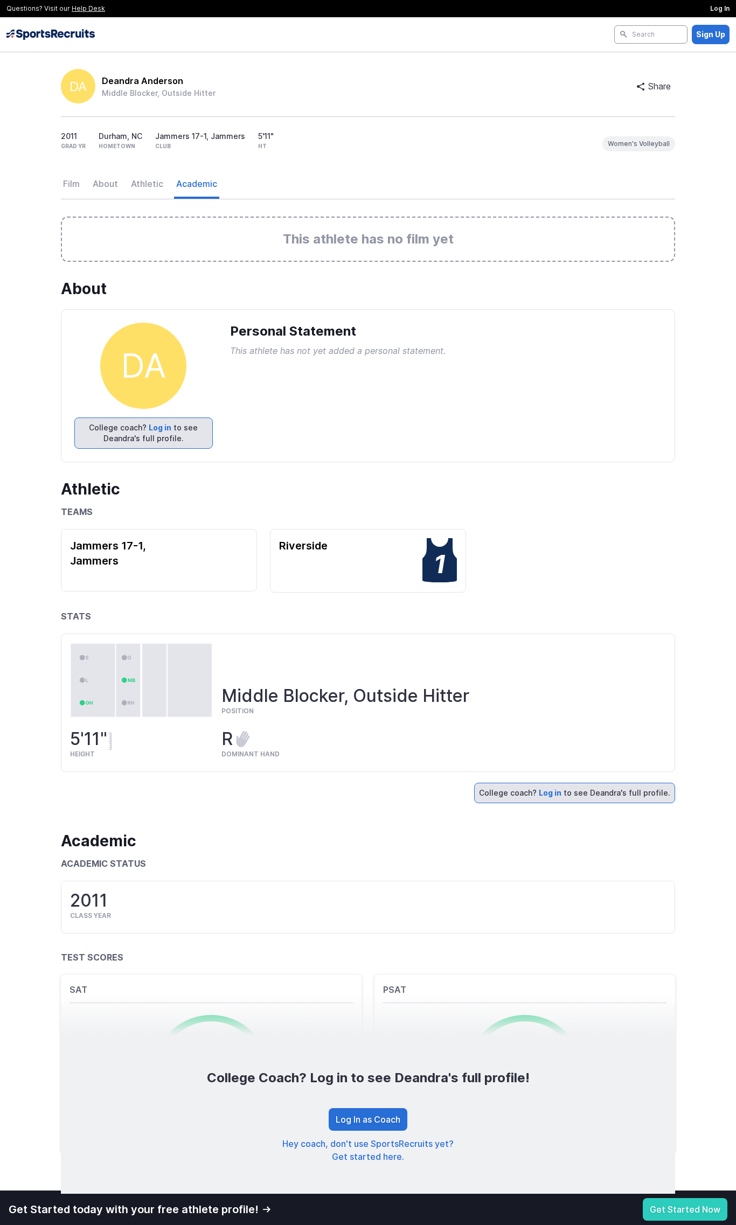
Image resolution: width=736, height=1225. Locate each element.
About (105, 183)
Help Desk (88, 8)
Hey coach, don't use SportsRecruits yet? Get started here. (368, 1150)
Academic (196, 183)
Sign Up (710, 34)
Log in (160, 427)
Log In (720, 8)
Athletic (147, 183)
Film (71, 183)
